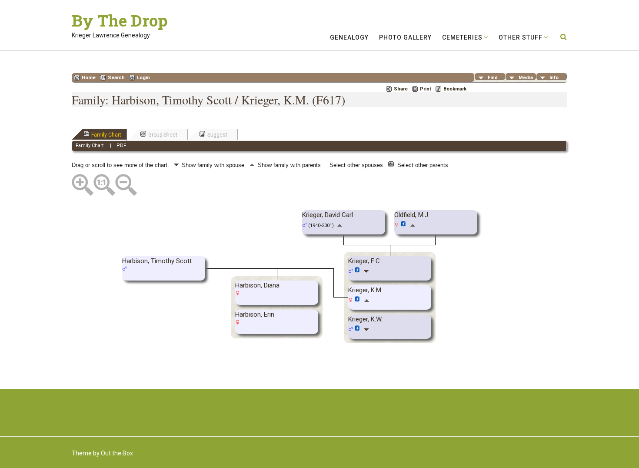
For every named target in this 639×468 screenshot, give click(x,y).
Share (401, 89)
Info (554, 77)
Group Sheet (162, 135)
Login (143, 77)
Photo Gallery (405, 37)
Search (116, 77)
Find (493, 77)
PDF (121, 145)
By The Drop (119, 20)
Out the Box (117, 453)
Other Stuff (520, 37)
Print (425, 89)
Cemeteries (462, 37)
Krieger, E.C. (364, 261)
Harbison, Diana (257, 285)
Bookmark (454, 89)
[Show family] (367, 271)
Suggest (217, 135)
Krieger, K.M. (365, 290)
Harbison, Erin (254, 314)
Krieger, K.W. (365, 319)
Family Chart (106, 135)
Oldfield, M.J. (411, 215)
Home (89, 77)
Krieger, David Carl (327, 215)
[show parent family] (340, 225)
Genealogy (349, 37)
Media (526, 77)
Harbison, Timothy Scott (157, 261)
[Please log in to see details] (403, 225)
